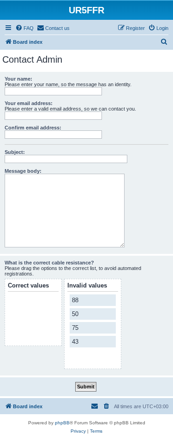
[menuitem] (24, 28)
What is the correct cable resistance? (49, 262)
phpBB (62, 422)
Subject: (15, 152)
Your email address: (29, 103)
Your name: (18, 79)
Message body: (23, 171)
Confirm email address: (33, 127)
